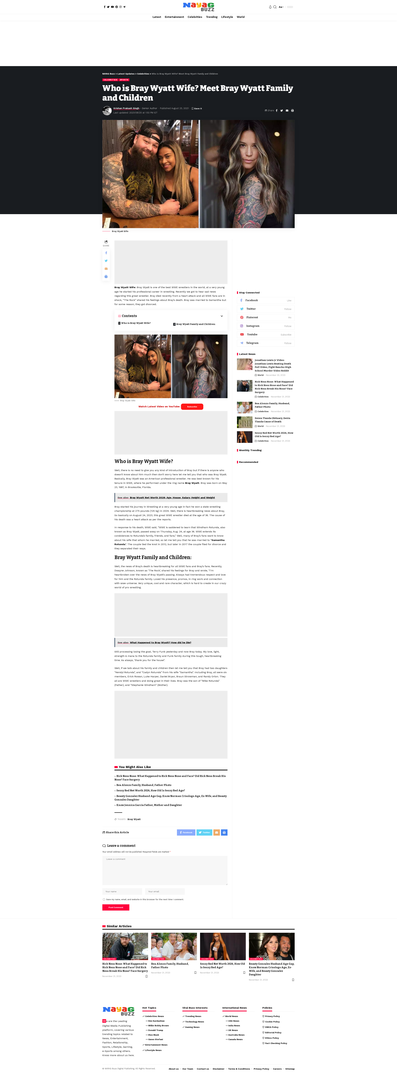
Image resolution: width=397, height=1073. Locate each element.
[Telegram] (124, 7)
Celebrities (110, 80)
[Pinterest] (117, 7)
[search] (275, 7)
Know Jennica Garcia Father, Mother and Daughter (149, 805)
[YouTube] (112, 7)
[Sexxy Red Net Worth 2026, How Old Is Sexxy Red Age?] (244, 437)
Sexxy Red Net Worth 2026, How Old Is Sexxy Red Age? (150, 790)
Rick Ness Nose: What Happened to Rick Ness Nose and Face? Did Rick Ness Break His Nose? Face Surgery (125, 967)
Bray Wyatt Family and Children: (196, 324)
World (261, 375)
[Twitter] (108, 7)
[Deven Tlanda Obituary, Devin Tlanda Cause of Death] (244, 422)
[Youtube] (266, 334)
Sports (124, 80)
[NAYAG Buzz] (198, 7)
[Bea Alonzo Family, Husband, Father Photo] (244, 407)
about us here (125, 1055)
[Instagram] (120, 7)
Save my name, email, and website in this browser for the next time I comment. (145, 899)
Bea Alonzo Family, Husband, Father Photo (143, 785)
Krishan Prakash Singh (126, 108)
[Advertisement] (198, 43)
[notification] (270, 7)
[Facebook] (104, 7)
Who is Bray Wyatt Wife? (136, 323)
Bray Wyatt (134, 819)
